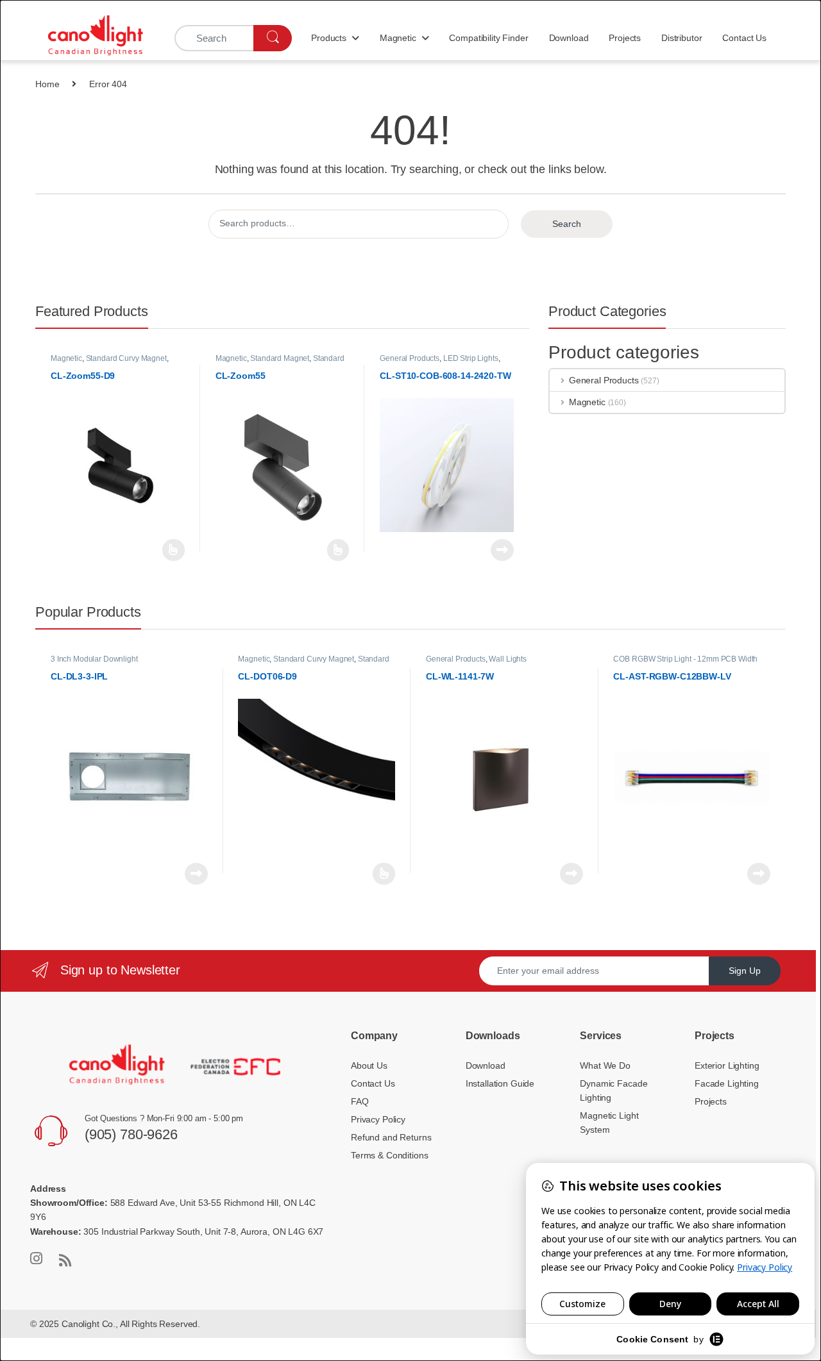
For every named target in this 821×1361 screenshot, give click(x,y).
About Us (369, 1065)
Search (566, 224)
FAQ (360, 1101)
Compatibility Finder (488, 38)
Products (328, 38)
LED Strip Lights (470, 358)
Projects (625, 38)
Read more (173, 550)
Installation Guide (500, 1083)
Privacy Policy (378, 1119)
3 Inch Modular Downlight (94, 659)
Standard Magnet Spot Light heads (280, 362)
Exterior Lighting (727, 1065)
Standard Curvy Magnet (126, 358)
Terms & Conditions (389, 1155)
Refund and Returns (391, 1137)
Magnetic (398, 38)
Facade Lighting (727, 1083)
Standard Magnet (279, 358)
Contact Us (744, 38)
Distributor (681, 38)
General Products (409, 358)
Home (47, 84)
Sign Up (745, 970)
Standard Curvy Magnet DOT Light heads (313, 663)
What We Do (605, 1065)
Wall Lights (507, 659)
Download (569, 38)
